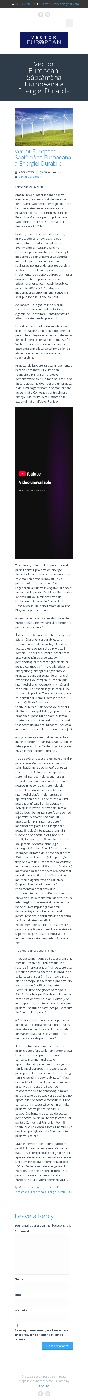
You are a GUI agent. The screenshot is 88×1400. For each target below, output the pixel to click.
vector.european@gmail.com (60, 4)
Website (21, 1310)
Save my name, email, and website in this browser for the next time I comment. (42, 1334)
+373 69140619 (25, 4)
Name (19, 1279)
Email (19, 1295)
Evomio (44, 1385)
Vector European (30, 177)
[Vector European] (44, 40)
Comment (22, 1231)
